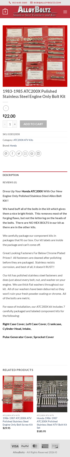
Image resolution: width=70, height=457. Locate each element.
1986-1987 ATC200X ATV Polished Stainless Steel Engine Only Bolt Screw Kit (18, 421)
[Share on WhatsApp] (6, 154)
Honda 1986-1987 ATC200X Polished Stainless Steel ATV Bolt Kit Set (52, 423)
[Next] (67, 407)
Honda (13, 145)
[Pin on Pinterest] (32, 154)
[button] (5, 12)
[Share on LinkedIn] (38, 154)
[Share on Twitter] (19, 154)
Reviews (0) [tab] (10, 182)
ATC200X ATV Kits (23, 140)
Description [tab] (11, 175)
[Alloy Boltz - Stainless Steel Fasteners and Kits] (35, 12)
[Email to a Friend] (25, 154)
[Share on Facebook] (12, 154)
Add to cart (33, 124)
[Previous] (3, 407)
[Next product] (6, 108)
